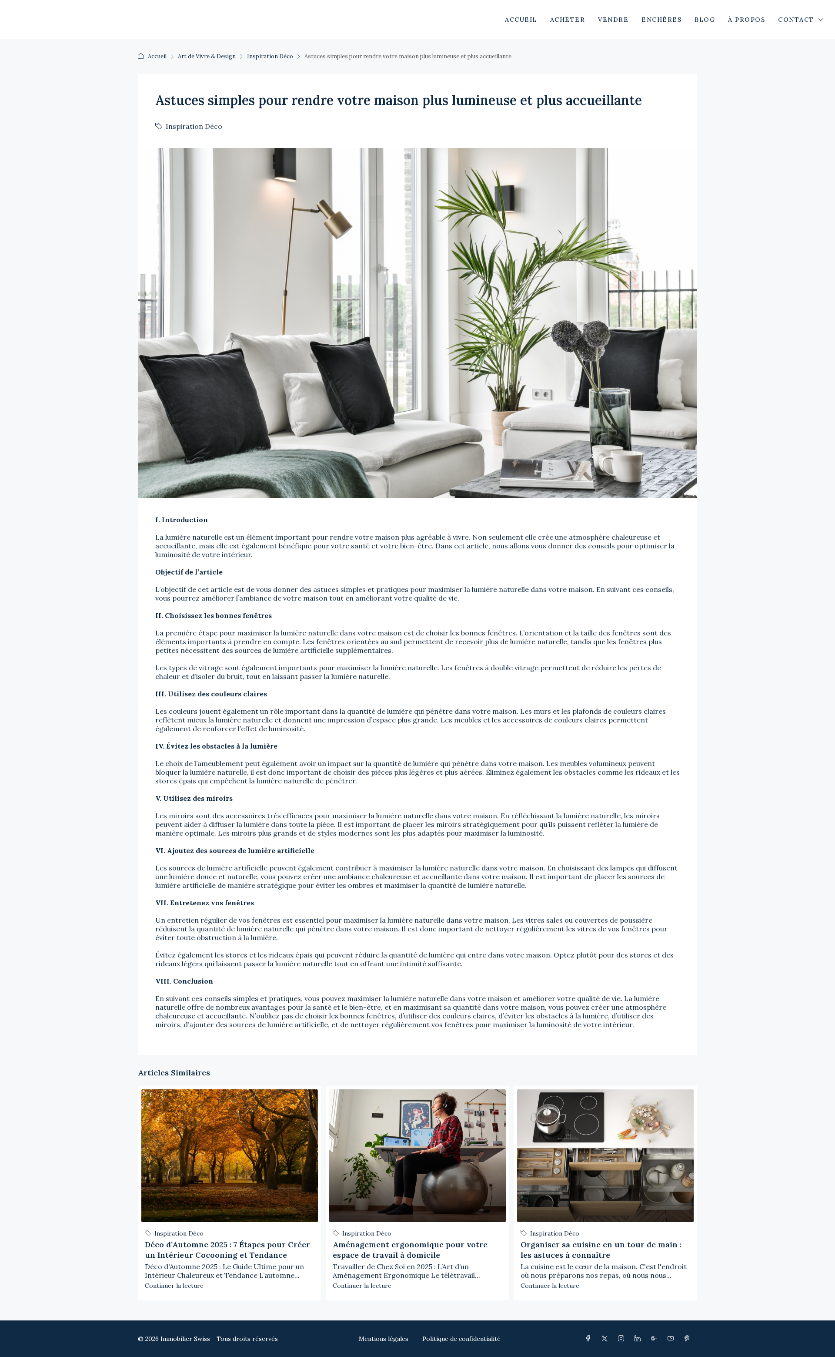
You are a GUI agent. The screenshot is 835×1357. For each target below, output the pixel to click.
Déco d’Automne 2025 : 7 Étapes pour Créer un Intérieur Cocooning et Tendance (227, 1249)
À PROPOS (746, 20)
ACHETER (567, 20)
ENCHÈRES (661, 20)
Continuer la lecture (174, 1286)
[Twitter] (606, 1339)
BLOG (705, 20)
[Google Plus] (656, 1339)
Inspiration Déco (270, 56)
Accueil (157, 56)
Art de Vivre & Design (207, 56)
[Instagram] (623, 1339)
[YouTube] (672, 1339)
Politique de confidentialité (461, 1339)
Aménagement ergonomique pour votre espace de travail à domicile (410, 1249)
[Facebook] (590, 1339)
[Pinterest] (689, 1339)
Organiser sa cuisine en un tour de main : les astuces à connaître (601, 1249)
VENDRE (613, 20)
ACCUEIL (521, 20)
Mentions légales (383, 1339)
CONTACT (796, 20)
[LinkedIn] (639, 1339)
